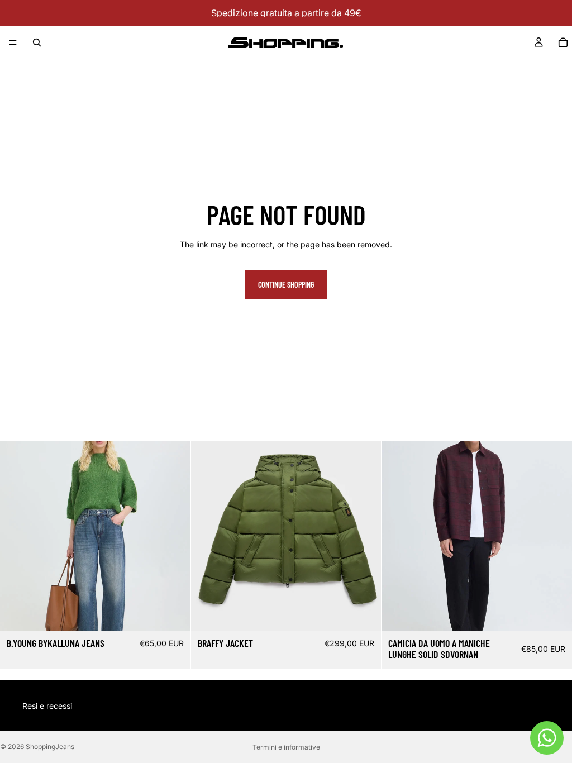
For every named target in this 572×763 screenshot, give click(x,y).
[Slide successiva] (364, 536)
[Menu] (13, 42)
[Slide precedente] (208, 536)
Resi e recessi (47, 705)
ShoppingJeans (50, 746)
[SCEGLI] (173, 614)
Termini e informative (286, 747)
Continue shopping (286, 284)
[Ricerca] (37, 42)
